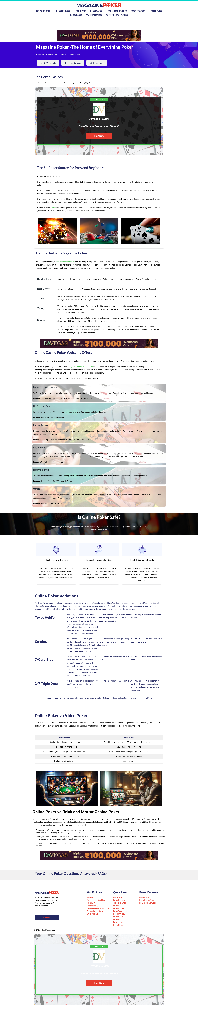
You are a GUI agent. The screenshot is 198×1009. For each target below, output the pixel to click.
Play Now (99, 136)
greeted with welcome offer (82, 366)
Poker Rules (156, 11)
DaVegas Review (99, 119)
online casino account (66, 262)
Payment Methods (94, 15)
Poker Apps (81, 11)
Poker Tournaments (117, 11)
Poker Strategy (138, 11)
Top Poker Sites (43, 11)
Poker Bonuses (63, 11)
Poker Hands (76, 15)
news (54, 207)
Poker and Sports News (117, 15)
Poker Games (96, 11)
